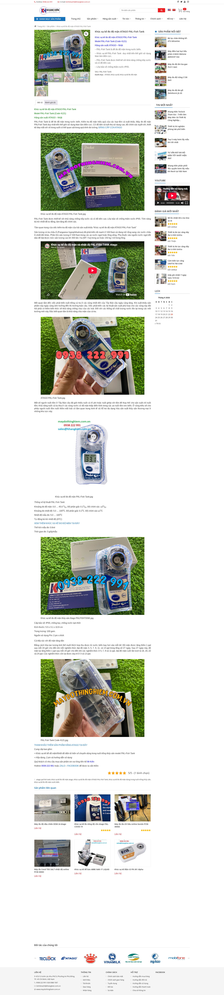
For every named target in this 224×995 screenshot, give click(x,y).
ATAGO (107, 74)
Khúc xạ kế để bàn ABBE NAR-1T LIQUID (91, 869)
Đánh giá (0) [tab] (50, 102)
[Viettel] (133, 958)
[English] (169, 10)
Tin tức (125, 18)
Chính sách (155, 18)
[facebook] (178, 1)
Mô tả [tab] (40, 102)
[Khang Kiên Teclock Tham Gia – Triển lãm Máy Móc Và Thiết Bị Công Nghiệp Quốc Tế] (161, 115)
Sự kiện (110, 990)
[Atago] (69, 958)
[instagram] (188, 1)
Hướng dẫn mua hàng (141, 976)
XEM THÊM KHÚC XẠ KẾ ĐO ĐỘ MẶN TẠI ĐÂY (57, 523)
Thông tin (139, 18)
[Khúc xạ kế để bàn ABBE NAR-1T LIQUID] (93, 853)
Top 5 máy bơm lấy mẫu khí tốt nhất (178, 140)
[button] (86, 34)
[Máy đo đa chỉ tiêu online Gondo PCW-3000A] (133, 807)
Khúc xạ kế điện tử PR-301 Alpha (128, 869)
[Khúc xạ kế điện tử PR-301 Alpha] (133, 853)
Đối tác (110, 987)
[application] (172, 196)
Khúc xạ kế (115, 74)
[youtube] (184, 1)
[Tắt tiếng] (182, 203)
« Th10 (157, 323)
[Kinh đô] (90, 958)
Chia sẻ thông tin (139, 990)
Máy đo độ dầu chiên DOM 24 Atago (50, 824)
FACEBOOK (73, 766)
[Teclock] (47, 958)
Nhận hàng (87, 990)
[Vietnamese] (174, 10)
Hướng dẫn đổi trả (140, 980)
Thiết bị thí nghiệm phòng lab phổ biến (176, 127)
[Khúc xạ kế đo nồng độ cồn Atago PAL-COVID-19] (93, 807)
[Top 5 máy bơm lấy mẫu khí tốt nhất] (161, 143)
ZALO (62, 766)
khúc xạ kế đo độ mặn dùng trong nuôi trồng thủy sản (129, 779)
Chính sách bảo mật (115, 976)
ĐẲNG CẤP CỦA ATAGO (110, 127)
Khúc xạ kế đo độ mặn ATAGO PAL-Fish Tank (91, 779)
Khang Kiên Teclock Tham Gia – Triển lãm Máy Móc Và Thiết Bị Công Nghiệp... (177, 115)
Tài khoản (86, 983)
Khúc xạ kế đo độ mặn (128, 74)
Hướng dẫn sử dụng (140, 983)
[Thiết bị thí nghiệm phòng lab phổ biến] (161, 130)
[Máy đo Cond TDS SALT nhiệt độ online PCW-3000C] (52, 853)
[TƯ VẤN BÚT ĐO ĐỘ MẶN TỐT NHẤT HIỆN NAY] (161, 156)
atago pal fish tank (43, 779)
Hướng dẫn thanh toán (141, 987)
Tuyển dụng (112, 983)
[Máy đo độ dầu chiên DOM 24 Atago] (52, 807)
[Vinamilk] (112, 958)
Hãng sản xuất (109, 18)
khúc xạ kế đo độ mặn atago (62, 779)
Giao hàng (87, 987)
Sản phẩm (91, 18)
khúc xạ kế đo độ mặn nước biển (46, 782)
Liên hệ (182, 18)
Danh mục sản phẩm (50, 19)
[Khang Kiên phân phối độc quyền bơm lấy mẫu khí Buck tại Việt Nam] (161, 169)
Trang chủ (75, 18)
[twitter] (181, 1)
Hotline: (44, 2)
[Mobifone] (177, 958)
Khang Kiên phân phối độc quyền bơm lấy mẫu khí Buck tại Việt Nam (178, 168)
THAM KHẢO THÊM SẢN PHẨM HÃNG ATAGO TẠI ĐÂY (60, 745)
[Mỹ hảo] (155, 958)
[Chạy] (158, 203)
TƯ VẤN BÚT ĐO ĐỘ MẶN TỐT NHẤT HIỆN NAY (177, 155)
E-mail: (75, 2)
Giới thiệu (86, 980)
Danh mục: (99, 74)
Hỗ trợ (170, 18)
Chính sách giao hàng (116, 980)
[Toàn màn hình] (186, 203)
